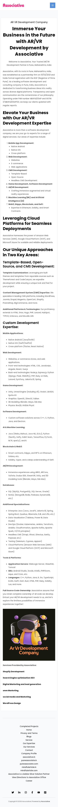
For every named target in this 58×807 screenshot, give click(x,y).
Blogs (29, 736)
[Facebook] (32, 792)
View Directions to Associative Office (29, 777)
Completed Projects (29, 726)
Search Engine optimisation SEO (19, 678)
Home (29, 730)
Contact (29, 750)
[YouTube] (38, 792)
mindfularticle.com (29, 770)
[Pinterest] (45, 792)
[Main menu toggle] (52, 5)
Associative (45, 801)
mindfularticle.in (29, 767)
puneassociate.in (29, 760)
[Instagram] (26, 792)
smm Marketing (10, 690)
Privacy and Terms (29, 733)
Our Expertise (29, 743)
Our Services (29, 747)
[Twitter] (13, 792)
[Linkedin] (19, 792)
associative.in (29, 757)
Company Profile (29, 753)
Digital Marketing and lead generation (22, 684)
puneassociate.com (29, 764)
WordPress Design (12, 703)
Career (29, 781)
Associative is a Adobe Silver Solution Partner (29, 774)
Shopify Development (13, 671)
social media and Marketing (17, 697)
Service (29, 740)
